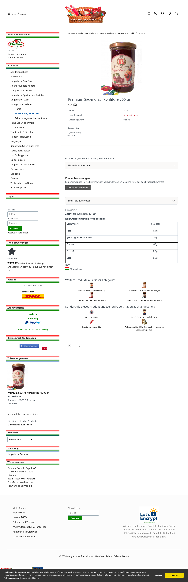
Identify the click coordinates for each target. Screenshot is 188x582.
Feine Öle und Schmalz (22, 122)
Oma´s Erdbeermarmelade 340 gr (91, 290)
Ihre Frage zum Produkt (79, 201)
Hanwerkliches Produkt (19, 485)
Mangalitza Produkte (21, 90)
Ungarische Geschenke (22, 164)
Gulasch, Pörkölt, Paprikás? (21, 468)
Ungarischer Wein (19, 99)
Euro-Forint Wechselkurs (20, 482)
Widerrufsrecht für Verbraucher (29, 526)
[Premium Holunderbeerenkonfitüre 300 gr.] (144, 297)
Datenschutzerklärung (24, 536)
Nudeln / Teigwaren (20, 136)
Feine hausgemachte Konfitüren (31, 118)
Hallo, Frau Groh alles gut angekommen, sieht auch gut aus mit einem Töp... (30, 267)
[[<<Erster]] (69, 347)
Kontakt (23, 14)
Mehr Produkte (15, 57)
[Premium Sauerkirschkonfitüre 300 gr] (17, 389)
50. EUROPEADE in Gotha (20, 471)
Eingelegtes (16, 141)
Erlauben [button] (174, 575)
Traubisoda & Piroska (21, 132)
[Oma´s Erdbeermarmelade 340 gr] (91, 287)
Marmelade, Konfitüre (27, 113)
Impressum (19, 512)
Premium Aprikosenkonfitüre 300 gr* (144, 290)
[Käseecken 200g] (91, 314)
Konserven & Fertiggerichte (24, 145)
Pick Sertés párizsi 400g (91, 327)
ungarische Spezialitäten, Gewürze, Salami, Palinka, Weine (98, 556)
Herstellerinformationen (79, 165)
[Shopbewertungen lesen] (11, 254)
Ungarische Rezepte (17, 454)
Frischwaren (16, 76)
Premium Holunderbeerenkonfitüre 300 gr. (144, 300)
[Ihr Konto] (155, 15)
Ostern (14, 178)
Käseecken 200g (91, 317)
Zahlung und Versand (24, 522)
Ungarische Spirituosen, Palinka (27, 95)
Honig (18, 108)
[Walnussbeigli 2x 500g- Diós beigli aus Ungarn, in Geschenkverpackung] (144, 324)
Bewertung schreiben (78, 187)
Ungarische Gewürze (21, 81)
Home (13, 14)
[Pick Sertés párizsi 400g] (92, 324)
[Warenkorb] (176, 15)
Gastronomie (17, 169)
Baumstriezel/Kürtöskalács (21, 478)
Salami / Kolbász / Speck (23, 85)
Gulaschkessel (17, 159)
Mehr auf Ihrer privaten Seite (22, 414)
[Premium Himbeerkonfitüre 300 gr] (91, 297)
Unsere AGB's (20, 517)
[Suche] (162, 15)
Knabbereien (17, 127)
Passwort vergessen (17, 232)
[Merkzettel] (169, 15)
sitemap (11, 475)
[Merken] (70, 106)
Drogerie (15, 173)
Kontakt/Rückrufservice (25, 531)
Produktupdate (18, 187)
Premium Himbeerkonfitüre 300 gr (91, 300)
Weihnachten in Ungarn (22, 183)
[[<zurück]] (79, 347)
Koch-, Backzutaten (20, 150)
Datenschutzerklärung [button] (29, 578)
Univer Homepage (16, 54)
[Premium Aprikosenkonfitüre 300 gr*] (144, 287)
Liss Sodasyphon (19, 155)
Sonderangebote (19, 71)
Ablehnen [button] (158, 575)
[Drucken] (75, 106)
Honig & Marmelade (21, 104)
